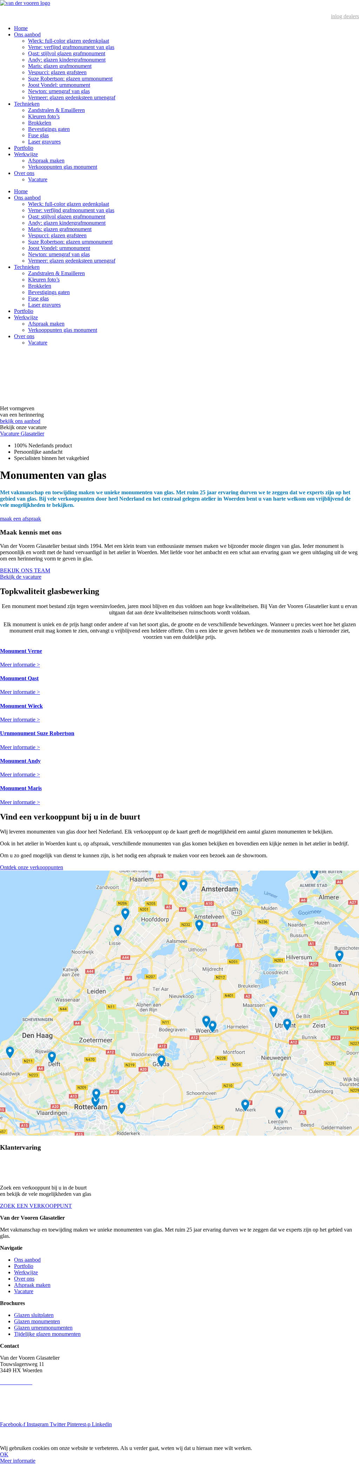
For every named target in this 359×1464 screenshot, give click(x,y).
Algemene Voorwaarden (27, 1412)
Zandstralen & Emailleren (56, 110)
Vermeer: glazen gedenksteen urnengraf (71, 97)
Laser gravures (44, 142)
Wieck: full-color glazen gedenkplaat (68, 41)
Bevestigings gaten (49, 129)
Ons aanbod (27, 34)
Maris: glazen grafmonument (60, 66)
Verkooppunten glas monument (62, 167)
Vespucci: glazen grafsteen (57, 72)
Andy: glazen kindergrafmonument (67, 60)
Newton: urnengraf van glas (59, 91)
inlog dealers (345, 16)
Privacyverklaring (19, 1400)
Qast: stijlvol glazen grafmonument (66, 53)
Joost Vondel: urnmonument (59, 85)
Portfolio (23, 148)
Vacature (37, 179)
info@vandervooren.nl (25, 1389)
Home (21, 28)
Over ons (24, 173)
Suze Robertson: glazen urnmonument (70, 79)
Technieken (27, 104)
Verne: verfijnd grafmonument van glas (71, 47)
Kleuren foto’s (44, 116)
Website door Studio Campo (102, 1436)
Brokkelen (39, 123)
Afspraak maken (46, 160)
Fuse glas (38, 135)
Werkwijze (26, 154)
